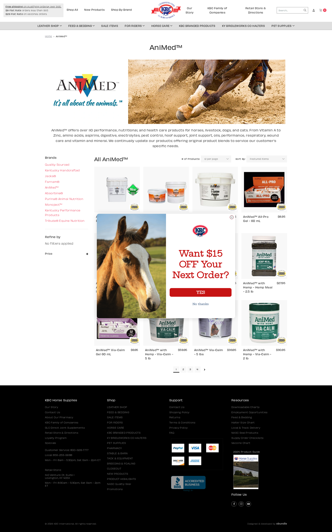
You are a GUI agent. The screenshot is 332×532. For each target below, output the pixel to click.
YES (200, 292)
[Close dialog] (231, 217)
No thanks (200, 304)
